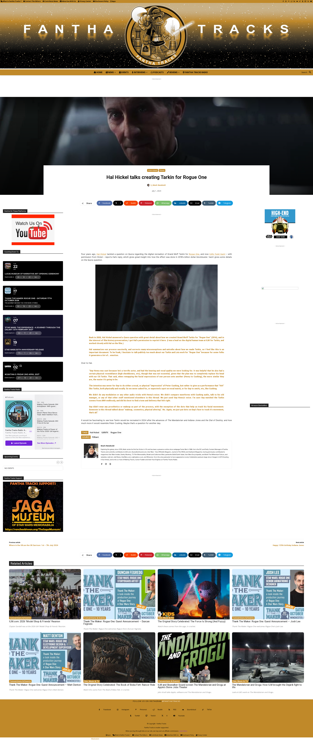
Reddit (160, 710)
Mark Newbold (159, 185)
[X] (308, 1)
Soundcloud (191, 710)
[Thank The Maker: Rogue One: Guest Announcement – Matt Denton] (45, 657)
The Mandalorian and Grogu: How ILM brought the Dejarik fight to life (267, 686)
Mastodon (95, 739)
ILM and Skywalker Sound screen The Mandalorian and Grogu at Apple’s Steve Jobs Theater (192, 686)
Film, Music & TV (165, 618)
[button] (307, 72)
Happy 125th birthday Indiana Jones (288, 545)
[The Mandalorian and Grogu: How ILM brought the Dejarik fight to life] (268, 657)
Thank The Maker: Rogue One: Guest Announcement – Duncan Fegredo (116, 622)
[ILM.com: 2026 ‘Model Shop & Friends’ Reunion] (45, 594)
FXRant (95, 437)
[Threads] (110, 463)
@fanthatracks (171, 701)
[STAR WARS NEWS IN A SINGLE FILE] (156, 36)
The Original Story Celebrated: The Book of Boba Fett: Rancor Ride (119, 684)
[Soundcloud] (297, 1)
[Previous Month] (58, 462)
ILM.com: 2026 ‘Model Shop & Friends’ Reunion (34, 621)
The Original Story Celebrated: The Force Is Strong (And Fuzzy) (191, 621)
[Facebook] (283, 1)
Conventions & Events (20, 618)
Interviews (152, 170)
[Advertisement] (156, 85)
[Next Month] (61, 462)
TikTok (209, 710)
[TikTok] (299, 1)
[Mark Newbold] (148, 185)
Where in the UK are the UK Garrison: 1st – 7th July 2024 (33, 545)
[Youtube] (311, 1)
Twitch (153, 716)
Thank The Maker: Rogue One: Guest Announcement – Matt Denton (45, 684)
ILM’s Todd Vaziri (217, 254)
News (162, 170)
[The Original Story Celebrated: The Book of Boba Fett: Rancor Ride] (119, 657)
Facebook (107, 710)
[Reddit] (291, 1)
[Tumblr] (302, 1)
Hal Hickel (101, 254)
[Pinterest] (288, 1)
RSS (174, 710)
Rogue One (194, 254)
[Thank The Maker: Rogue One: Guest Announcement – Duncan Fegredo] (119, 594)
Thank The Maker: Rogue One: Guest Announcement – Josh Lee (266, 621)
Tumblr (137, 716)
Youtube (181, 716)
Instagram (125, 710)
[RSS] (294, 1)
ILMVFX (105, 432)
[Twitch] (305, 1)
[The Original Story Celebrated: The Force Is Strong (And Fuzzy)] (194, 594)
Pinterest (143, 710)
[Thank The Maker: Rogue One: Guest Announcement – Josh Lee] (268, 594)
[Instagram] (286, 1)
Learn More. (183, 731)
